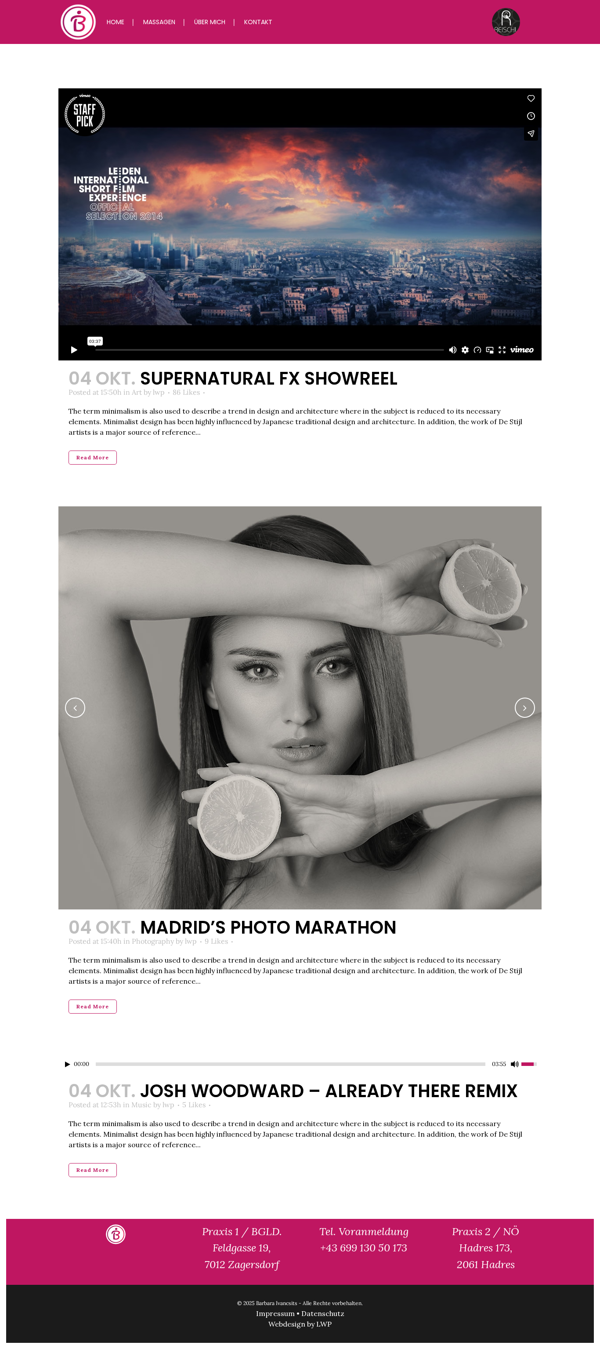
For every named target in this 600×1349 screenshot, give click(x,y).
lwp (159, 392)
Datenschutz (322, 1313)
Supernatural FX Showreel (269, 378)
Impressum (275, 1313)
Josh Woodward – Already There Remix (329, 1091)
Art (137, 392)
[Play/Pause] (67, 1064)
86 (186, 392)
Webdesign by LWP (300, 1324)
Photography (153, 941)
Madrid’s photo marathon (268, 927)
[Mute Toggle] (515, 1064)
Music (141, 1104)
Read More (92, 457)
